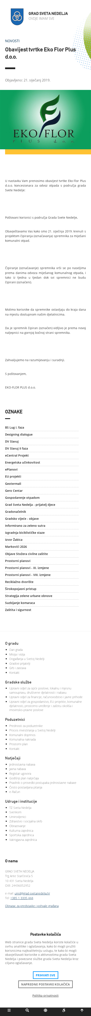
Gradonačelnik (15, 512)
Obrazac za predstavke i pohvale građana (32, 906)
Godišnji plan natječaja (24, 778)
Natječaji (13, 758)
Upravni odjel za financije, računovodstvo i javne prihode (46, 697)
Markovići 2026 (16, 547)
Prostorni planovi (17, 561)
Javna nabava (17, 769)
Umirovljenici (17, 817)
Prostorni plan (18, 744)
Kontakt (14, 673)
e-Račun (14, 792)
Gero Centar (14, 491)
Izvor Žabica (13, 540)
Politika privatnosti (45, 996)
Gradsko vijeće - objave (22, 519)
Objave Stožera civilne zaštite (26, 554)
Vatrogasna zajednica (23, 840)
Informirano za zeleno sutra (25, 526)
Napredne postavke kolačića (45, 984)
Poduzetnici (15, 720)
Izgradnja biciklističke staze (25, 533)
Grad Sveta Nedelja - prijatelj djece (30, 505)
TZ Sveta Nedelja (20, 808)
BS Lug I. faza (14, 427)
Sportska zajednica (21, 835)
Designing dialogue (19, 434)
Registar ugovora (20, 773)
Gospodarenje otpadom (22, 498)
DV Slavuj (12, 441)
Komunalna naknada (22, 739)
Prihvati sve (45, 975)
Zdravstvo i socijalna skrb (25, 821)
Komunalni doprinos (22, 735)
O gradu (11, 644)
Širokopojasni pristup (20, 589)
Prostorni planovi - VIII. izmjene (28, 575)
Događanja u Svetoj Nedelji (26, 659)
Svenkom (15, 812)
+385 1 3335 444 (21, 898)
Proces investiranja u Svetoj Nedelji (32, 730)
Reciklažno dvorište (19, 582)
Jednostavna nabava (22, 764)
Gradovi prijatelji (19, 663)
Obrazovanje (17, 826)
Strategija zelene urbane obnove (28, 596)
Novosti (12, 41)
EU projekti (13, 476)
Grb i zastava (17, 668)
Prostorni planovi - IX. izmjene (27, 568)
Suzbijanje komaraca (20, 603)
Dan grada (16, 650)
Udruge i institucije (21, 802)
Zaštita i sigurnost (18, 610)
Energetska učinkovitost (22, 462)
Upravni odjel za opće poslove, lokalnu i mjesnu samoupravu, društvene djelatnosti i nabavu (40, 690)
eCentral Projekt (17, 455)
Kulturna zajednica (21, 831)
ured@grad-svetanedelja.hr (32, 893)
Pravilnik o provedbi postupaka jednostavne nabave (42, 783)
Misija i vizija (17, 654)
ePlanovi (11, 469)
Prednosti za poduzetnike (26, 726)
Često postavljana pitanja (25, 787)
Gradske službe (18, 682)
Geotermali (13, 484)
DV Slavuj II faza (16, 448)
